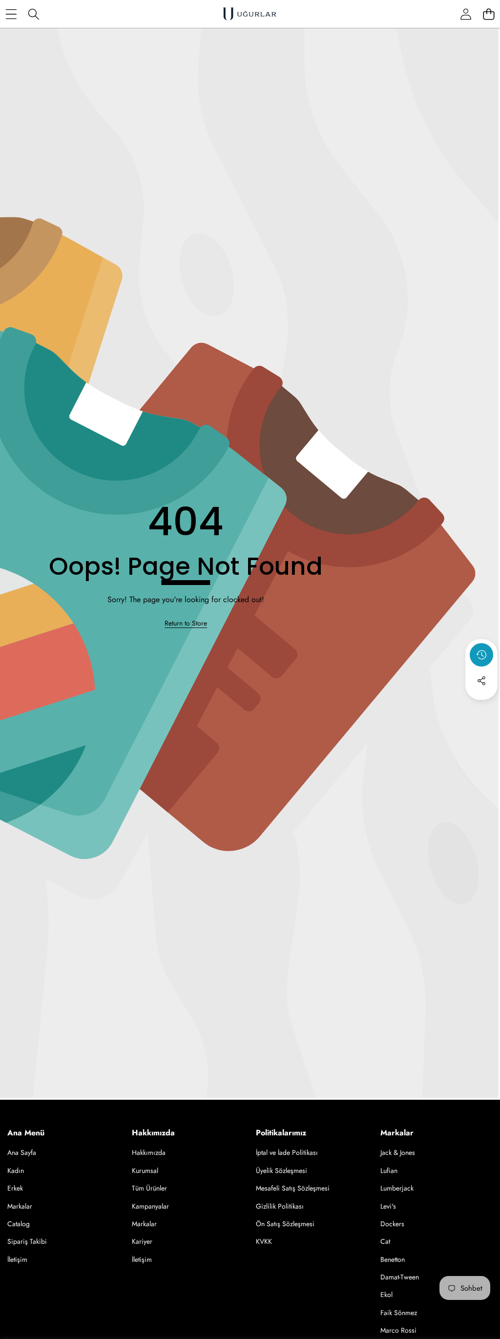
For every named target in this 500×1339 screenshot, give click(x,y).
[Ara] (34, 14)
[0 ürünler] (489, 14)
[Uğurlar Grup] (249, 14)
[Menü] (11, 14)
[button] (481, 707)
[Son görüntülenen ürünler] (481, 655)
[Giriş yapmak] (466, 14)
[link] (186, 623)
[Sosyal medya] (481, 680)
